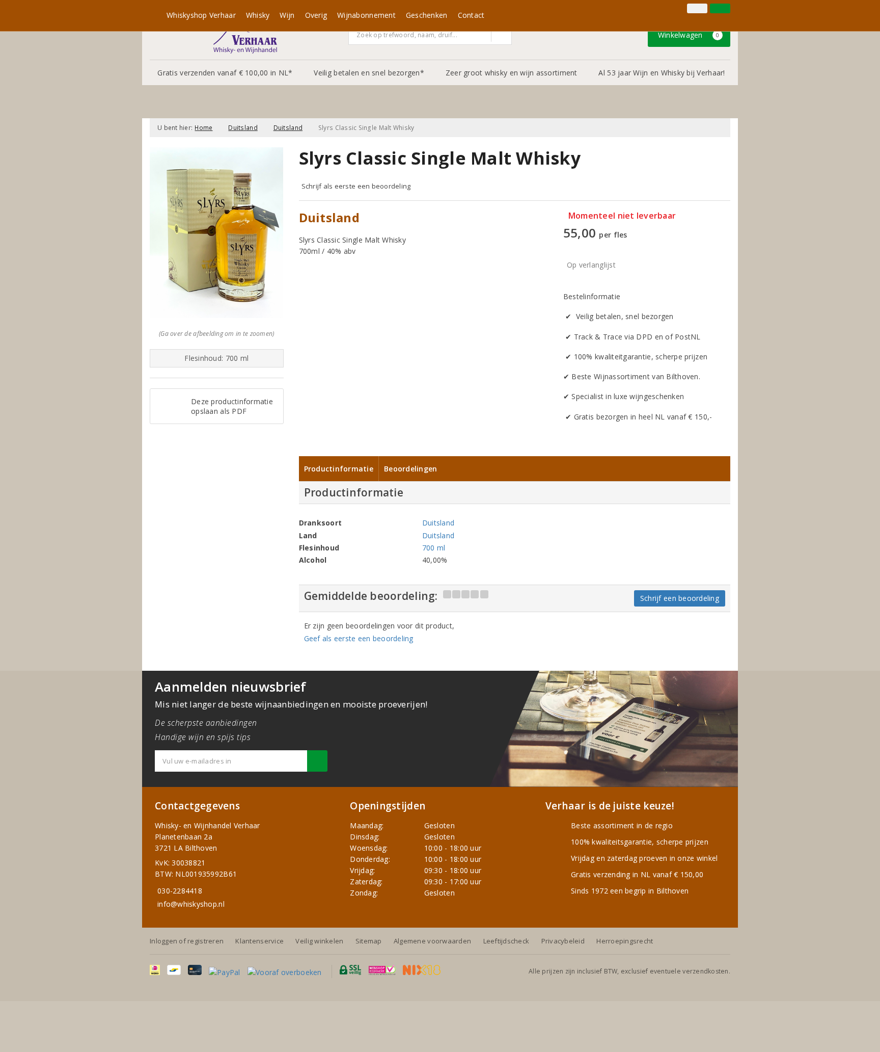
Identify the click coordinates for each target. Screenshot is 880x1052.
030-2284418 (179, 891)
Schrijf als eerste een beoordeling (356, 186)
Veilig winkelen (319, 940)
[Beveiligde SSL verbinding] (382, 970)
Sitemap (368, 940)
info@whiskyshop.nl (191, 904)
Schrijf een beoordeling (679, 598)
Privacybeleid (563, 940)
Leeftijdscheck (506, 940)
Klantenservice (259, 940)
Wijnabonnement (366, 15)
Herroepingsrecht (624, 940)
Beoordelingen (410, 469)
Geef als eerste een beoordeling (359, 638)
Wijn (287, 15)
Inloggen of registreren (187, 940)
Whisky (258, 15)
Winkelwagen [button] (689, 35)
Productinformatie (339, 469)
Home (203, 127)
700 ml (434, 548)
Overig (316, 15)
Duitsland (242, 127)
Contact (471, 15)
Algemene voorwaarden (432, 940)
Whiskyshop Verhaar (201, 15)
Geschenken (427, 15)
